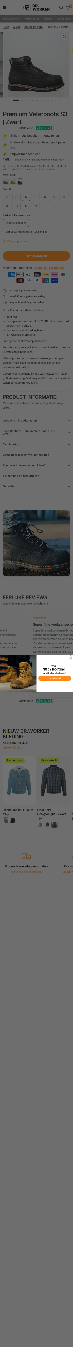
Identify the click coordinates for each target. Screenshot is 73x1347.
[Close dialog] (70, 657)
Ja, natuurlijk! (55, 678)
